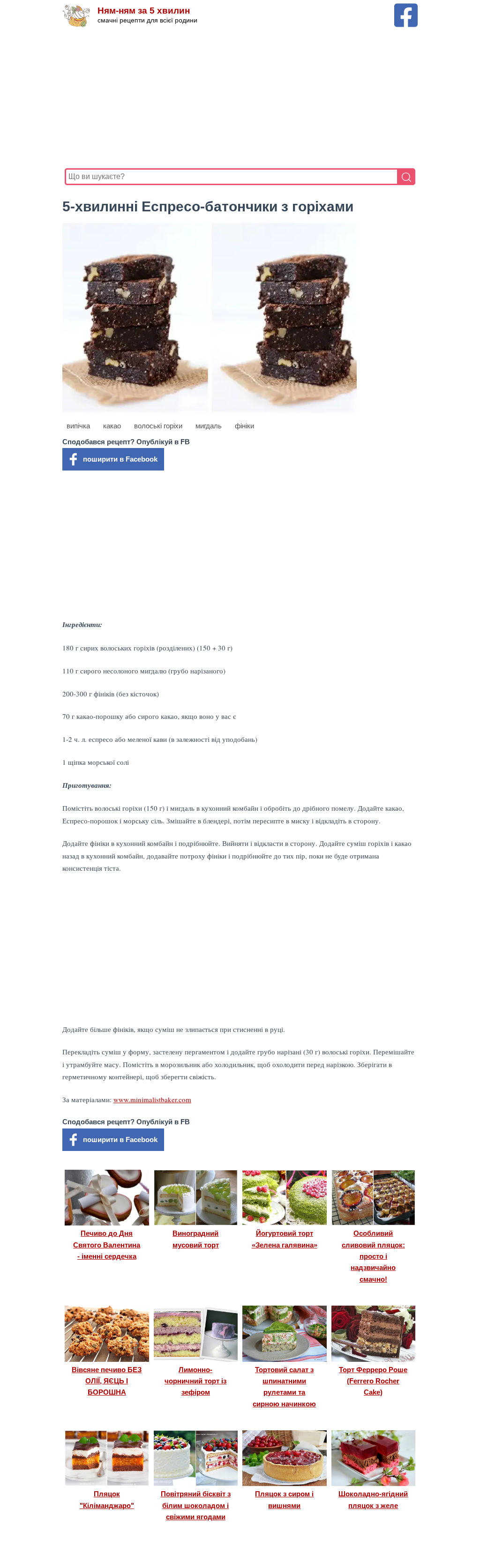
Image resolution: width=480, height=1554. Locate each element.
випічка (78, 426)
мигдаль (208, 426)
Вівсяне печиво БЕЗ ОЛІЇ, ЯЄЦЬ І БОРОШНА (107, 1381)
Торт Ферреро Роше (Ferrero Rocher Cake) (373, 1381)
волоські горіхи (158, 426)
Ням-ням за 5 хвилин (144, 10)
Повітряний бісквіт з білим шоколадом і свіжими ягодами (196, 1505)
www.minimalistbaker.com (152, 1099)
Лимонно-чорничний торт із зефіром (195, 1381)
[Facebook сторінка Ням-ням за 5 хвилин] (406, 8)
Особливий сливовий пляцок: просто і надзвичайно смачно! (373, 1256)
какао (112, 426)
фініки (244, 426)
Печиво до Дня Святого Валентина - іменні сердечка (106, 1244)
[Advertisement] (240, 98)
